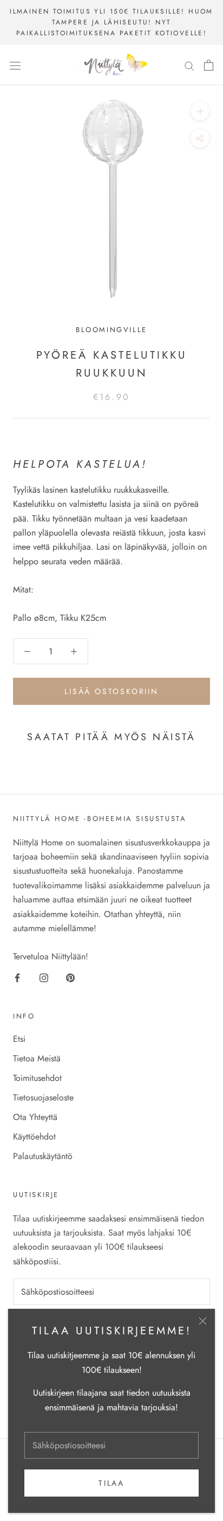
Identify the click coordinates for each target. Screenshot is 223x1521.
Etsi (19, 1039)
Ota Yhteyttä (35, 1117)
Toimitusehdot (37, 1078)
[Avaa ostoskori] (208, 65)
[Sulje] (203, 1321)
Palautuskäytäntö (43, 1156)
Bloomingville (111, 329)
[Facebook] (17, 977)
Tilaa (111, 1483)
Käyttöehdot (34, 1136)
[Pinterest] (70, 977)
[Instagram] (44, 977)
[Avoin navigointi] (15, 65)
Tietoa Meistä (37, 1058)
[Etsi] (189, 65)
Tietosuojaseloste (43, 1097)
